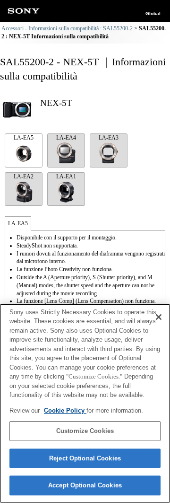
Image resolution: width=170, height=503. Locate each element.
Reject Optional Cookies (85, 458)
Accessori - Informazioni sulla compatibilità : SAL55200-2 (67, 28)
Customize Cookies (85, 430)
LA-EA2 (24, 176)
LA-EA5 (24, 137)
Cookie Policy (65, 410)
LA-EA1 (66, 176)
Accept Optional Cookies (85, 485)
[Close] (158, 317)
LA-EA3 (109, 137)
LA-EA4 (66, 137)
